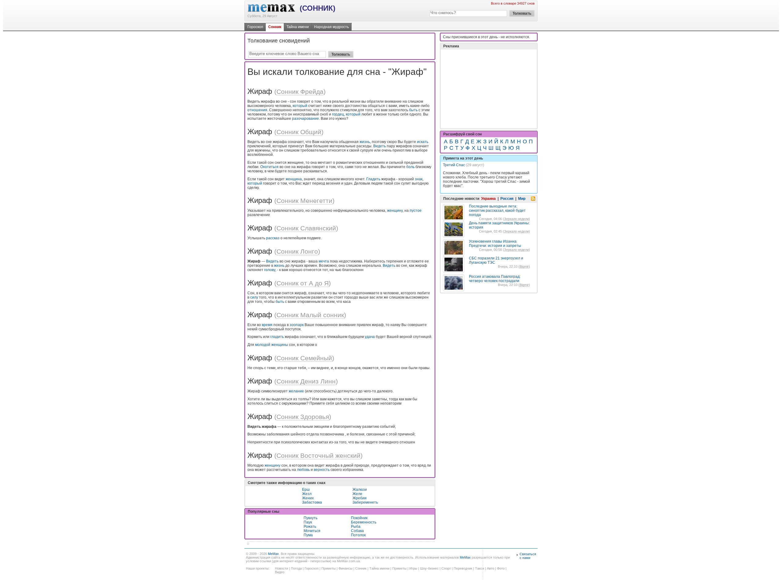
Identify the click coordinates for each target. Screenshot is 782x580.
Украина (488, 198)
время (267, 325)
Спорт (446, 568)
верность (322, 470)
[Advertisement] (489, 89)
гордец (338, 114)
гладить (277, 337)
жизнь (365, 142)
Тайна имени (298, 27)
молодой (262, 345)
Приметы (328, 568)
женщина (294, 179)
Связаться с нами (528, 556)
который (300, 106)
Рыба (355, 526)
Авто (490, 568)
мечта (324, 261)
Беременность (363, 522)
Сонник (274, 27)
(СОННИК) (317, 8)
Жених (308, 498)
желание (296, 391)
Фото (501, 568)
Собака (357, 531)
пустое (416, 210)
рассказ (273, 238)
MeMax (273, 554)
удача (370, 337)
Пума (308, 535)
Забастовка (312, 502)
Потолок (358, 535)
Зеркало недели (516, 219)
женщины (279, 345)
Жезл (307, 494)
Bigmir (524, 266)
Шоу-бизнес (429, 568)
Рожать (310, 526)
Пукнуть (310, 518)
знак (418, 179)
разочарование (305, 118)
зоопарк (297, 325)
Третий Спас (454, 165)
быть (413, 110)
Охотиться (269, 167)
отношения (257, 110)
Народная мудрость (331, 27)
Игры (413, 568)
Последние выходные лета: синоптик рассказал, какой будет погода (497, 210)
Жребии (360, 498)
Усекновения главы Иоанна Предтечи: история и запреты (495, 243)
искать (422, 142)
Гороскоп (255, 27)
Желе (357, 494)
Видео (279, 572)
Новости (281, 568)
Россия (506, 198)
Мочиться (312, 531)
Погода (296, 568)
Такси (479, 568)
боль (410, 167)
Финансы (345, 568)
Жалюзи (360, 489)
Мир (521, 198)
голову (269, 270)
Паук (308, 522)
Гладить (373, 179)
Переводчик (463, 568)
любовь (303, 470)
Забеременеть (365, 502)
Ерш (306, 489)
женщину (395, 210)
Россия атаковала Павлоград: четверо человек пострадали (495, 278)
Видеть (379, 146)
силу (254, 297)
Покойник (359, 518)
